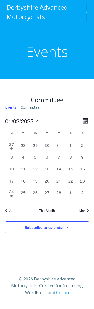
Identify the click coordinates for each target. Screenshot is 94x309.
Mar (82, 210)
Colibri (62, 292)
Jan (11, 210)
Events (10, 107)
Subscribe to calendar (44, 227)
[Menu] (86, 12)
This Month (47, 210)
